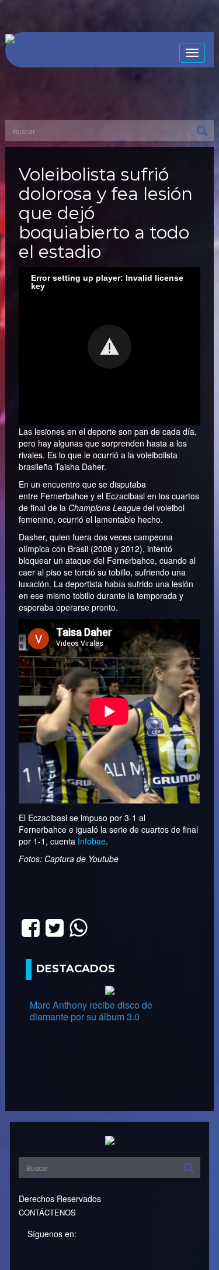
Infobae (92, 841)
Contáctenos (47, 1212)
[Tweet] (55, 926)
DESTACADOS (75, 968)
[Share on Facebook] (31, 926)
